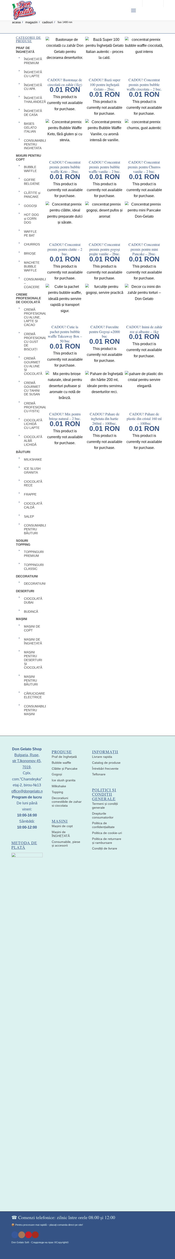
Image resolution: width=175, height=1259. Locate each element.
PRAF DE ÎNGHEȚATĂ (25, 50)
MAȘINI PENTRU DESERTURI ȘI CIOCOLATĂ (32, 659)
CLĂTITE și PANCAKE (32, 194)
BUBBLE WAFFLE (30, 169)
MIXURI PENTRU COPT (28, 157)
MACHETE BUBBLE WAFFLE (31, 266)
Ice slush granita (63, 780)
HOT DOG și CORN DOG (31, 218)
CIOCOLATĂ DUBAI (32, 600)
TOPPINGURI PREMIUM (32, 554)
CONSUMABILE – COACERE (32, 283)
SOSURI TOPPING (23, 542)
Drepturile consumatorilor (102, 815)
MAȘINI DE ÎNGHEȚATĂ (32, 641)
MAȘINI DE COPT (32, 628)
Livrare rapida (102, 757)
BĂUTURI (23, 452)
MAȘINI (21, 619)
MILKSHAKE (32, 459)
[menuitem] (122, 10)
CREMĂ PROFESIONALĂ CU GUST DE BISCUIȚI (32, 341)
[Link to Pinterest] (28, 1234)
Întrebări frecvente (105, 768)
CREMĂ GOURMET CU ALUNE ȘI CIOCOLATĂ (32, 366)
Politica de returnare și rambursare (106, 841)
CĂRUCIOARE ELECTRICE (32, 695)
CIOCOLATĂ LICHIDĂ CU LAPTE (32, 424)
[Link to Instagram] (21, 1234)
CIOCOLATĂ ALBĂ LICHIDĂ (32, 440)
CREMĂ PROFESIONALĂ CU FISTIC (32, 407)
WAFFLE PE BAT (30, 233)
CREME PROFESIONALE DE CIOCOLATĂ (28, 298)
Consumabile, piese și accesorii (66, 843)
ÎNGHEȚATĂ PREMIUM (32, 61)
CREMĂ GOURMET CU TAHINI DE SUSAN (32, 388)
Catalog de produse (106, 762)
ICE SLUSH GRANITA (32, 470)
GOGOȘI (30, 206)
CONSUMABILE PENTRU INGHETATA (32, 144)
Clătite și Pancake (64, 768)
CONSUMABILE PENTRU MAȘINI (32, 710)
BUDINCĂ (31, 611)
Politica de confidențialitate (103, 825)
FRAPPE (30, 494)
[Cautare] (122, 10)
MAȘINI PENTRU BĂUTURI (31, 680)
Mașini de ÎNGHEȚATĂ (61, 834)
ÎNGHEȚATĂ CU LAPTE (32, 74)
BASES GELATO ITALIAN (30, 127)
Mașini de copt (62, 826)
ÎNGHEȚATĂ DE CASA (32, 113)
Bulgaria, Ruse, (26, 755)
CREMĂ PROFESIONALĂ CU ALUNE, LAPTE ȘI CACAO (32, 317)
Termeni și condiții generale (105, 805)
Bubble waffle (61, 762)
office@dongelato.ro (27, 791)
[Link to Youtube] (35, 1234)
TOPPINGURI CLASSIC (32, 567)
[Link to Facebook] (14, 1234)
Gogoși (57, 774)
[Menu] (133, 10)
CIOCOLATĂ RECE (32, 483)
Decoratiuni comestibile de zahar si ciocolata (67, 802)
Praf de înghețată (64, 757)
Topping (57, 792)
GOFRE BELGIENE (32, 181)
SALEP (29, 516)
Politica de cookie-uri (107, 833)
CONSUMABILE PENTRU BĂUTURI (32, 529)
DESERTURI (25, 591)
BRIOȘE (30, 253)
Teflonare (99, 774)
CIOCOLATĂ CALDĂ (32, 505)
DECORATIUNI (27, 576)
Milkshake (59, 786)
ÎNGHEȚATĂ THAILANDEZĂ (32, 100)
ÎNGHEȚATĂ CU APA (32, 87)
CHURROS (32, 244)
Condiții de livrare (104, 848)
